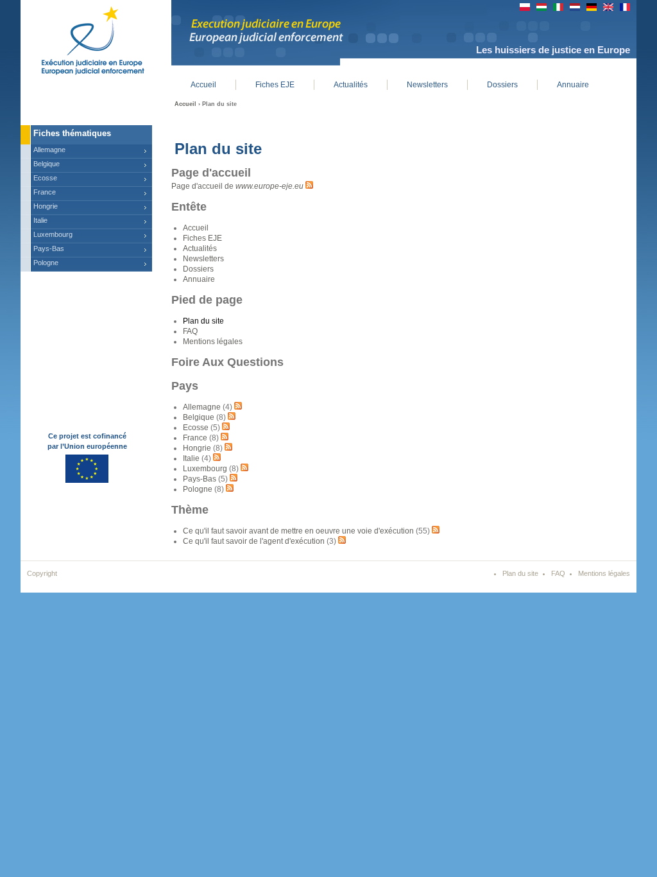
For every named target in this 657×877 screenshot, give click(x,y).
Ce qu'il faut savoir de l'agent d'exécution (254, 541)
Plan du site (203, 321)
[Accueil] (83, 38)
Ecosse (196, 427)
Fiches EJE (202, 238)
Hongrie (197, 448)
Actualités (200, 248)
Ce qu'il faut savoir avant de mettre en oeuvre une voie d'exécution (298, 530)
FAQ (190, 331)
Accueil (185, 104)
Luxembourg (205, 468)
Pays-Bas (199, 478)
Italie (191, 458)
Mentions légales (213, 341)
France (195, 437)
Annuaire (199, 279)
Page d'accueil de (237, 186)
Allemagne (202, 407)
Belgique (198, 417)
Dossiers (198, 269)
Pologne (197, 489)
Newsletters (203, 258)
